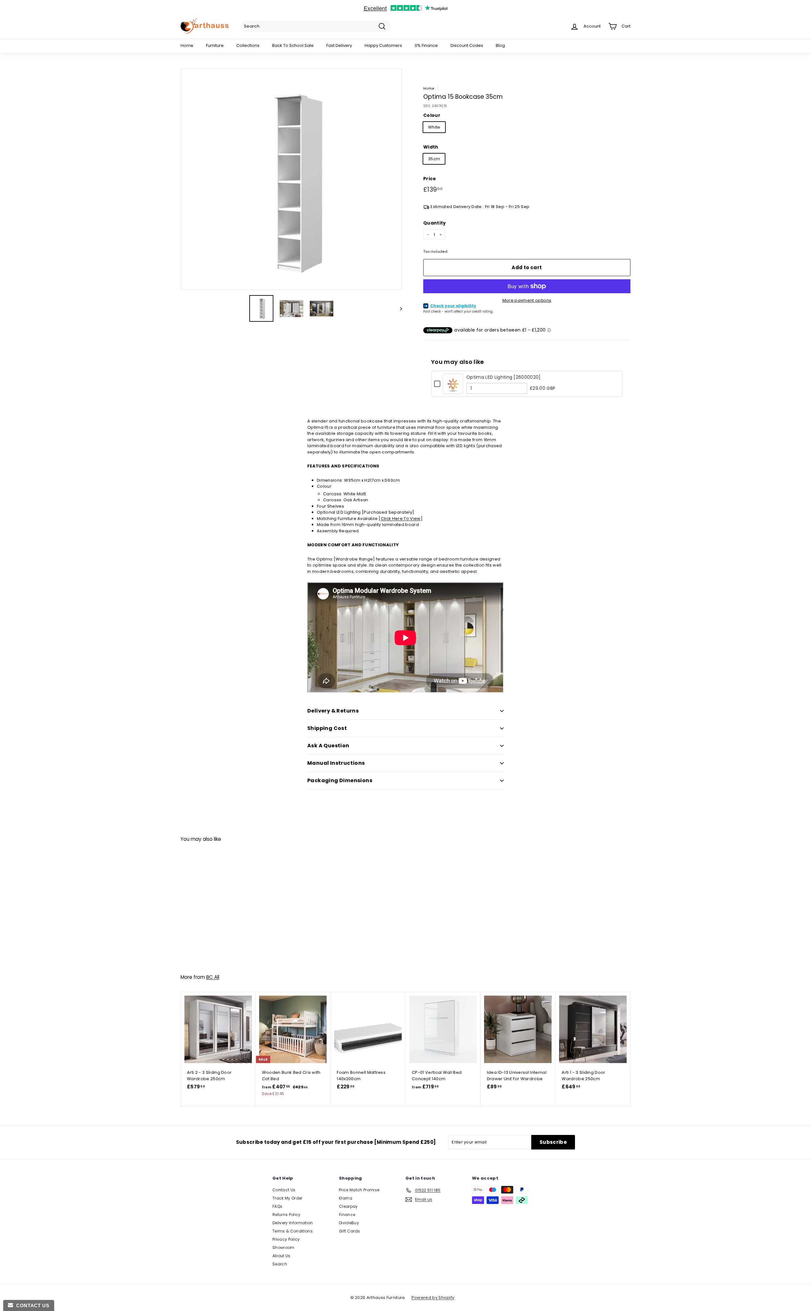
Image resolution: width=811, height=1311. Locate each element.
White (434, 127)
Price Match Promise (359, 1190)
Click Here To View (401, 519)
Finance (347, 1214)
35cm (434, 159)
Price (429, 178)
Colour (431, 115)
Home (187, 45)
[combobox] (316, 26)
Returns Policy (286, 1214)
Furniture (215, 45)
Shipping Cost (327, 728)
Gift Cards (349, 1231)
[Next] (398, 308)
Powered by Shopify (433, 1298)
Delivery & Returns (333, 710)
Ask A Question (328, 745)
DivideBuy (349, 1223)
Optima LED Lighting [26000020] (503, 377)
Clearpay (348, 1206)
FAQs (277, 1206)
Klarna (345, 1198)
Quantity (434, 223)
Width (430, 147)
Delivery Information (292, 1223)
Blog (500, 45)
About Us (281, 1255)
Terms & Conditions (292, 1231)
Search (279, 1264)
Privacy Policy (286, 1239)
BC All (212, 977)
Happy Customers (383, 45)
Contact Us (283, 1190)
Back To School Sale (293, 45)
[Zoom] (291, 179)
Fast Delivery (339, 45)
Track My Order (287, 1198)
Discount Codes (466, 45)
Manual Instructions (336, 763)
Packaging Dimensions (339, 780)
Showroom (283, 1247)
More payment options (527, 300)
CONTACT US (31, 1305)
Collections (247, 45)
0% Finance (426, 45)
